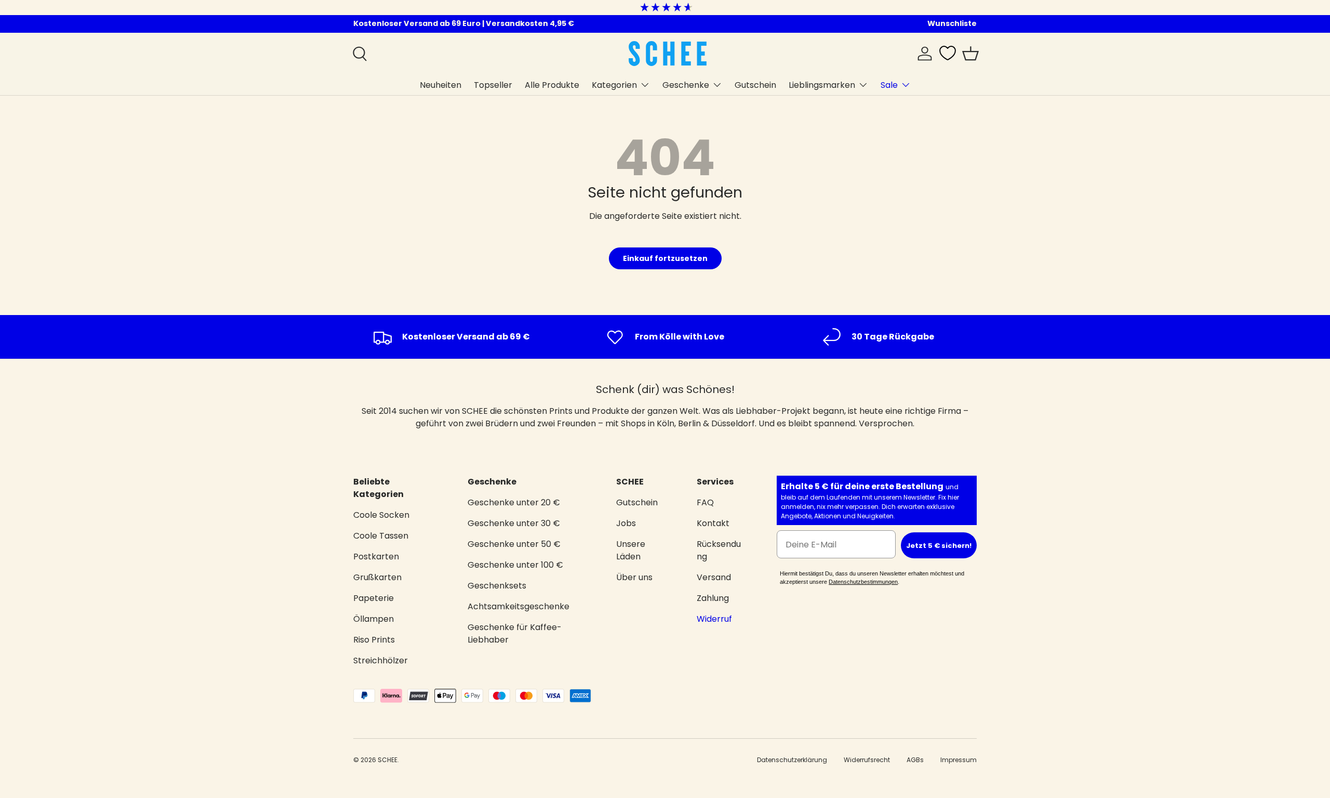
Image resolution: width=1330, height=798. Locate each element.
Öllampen (373, 619)
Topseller (493, 84)
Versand (714, 577)
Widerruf (714, 619)
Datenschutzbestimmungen (863, 582)
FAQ (705, 502)
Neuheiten (440, 84)
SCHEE (387, 759)
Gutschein (755, 84)
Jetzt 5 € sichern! (939, 546)
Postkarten (376, 556)
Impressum (958, 759)
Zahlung (713, 598)
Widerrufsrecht (867, 759)
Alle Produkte (552, 84)
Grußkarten (377, 577)
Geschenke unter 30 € (514, 523)
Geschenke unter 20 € (514, 502)
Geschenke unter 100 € (515, 565)
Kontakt (713, 523)
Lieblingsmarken (822, 84)
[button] (970, 53)
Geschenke (685, 84)
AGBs (915, 759)
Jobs (626, 523)
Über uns (634, 577)
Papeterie (373, 598)
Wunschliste (952, 23)
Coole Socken (381, 515)
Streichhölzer (380, 660)
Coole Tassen (380, 536)
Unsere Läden (630, 550)
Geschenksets (497, 586)
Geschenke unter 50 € (514, 544)
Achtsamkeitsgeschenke (518, 606)
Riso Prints (374, 640)
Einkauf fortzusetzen (665, 258)
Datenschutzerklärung (792, 759)
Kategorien (614, 84)
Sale (889, 84)
